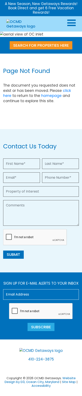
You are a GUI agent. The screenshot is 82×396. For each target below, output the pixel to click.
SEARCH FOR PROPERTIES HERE (41, 45)
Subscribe (41, 327)
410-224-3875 (41, 359)
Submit (13, 254)
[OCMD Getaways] (21, 23)
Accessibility (41, 385)
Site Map (69, 382)
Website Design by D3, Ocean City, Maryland (40, 380)
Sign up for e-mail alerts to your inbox (41, 283)
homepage (51, 95)
